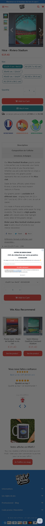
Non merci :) (22, 275)
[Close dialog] (42, 250)
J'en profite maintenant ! (22, 267)
